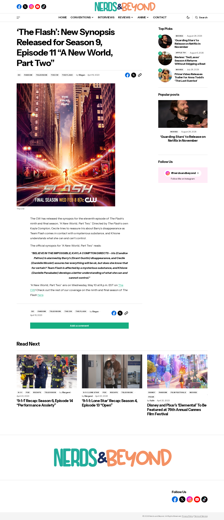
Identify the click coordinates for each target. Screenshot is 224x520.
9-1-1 (20, 392)
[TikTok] (44, 7)
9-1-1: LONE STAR (91, 392)
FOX (28, 392)
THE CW (54, 75)
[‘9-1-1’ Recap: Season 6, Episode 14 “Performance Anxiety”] (47, 372)
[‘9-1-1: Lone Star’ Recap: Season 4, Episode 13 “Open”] (112, 372)
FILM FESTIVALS (178, 392)
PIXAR (151, 397)
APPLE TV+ (181, 53)
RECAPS (37, 392)
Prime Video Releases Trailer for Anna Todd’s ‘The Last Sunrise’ (189, 77)
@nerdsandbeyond (183, 173)
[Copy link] (139, 75)
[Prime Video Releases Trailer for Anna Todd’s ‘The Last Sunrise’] (165, 75)
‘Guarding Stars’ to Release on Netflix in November (188, 44)
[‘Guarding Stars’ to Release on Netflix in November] (165, 41)
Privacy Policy (187, 516)
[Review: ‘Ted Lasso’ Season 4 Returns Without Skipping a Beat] (165, 58)
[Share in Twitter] (133, 75)
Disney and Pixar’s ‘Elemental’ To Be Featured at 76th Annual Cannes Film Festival (177, 409)
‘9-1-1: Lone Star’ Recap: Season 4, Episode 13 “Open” (109, 403)
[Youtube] (37, 7)
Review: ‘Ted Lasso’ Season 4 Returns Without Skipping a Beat (190, 61)
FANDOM (28, 75)
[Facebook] (19, 7)
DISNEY (151, 392)
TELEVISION (41, 75)
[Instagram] (31, 7)
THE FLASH (67, 75)
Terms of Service (201, 516)
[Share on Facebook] (127, 75)
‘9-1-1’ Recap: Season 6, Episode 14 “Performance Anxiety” (45, 403)
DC (19, 75)
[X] (25, 7)
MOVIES (179, 36)
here (40, 295)
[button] (18, 17)
